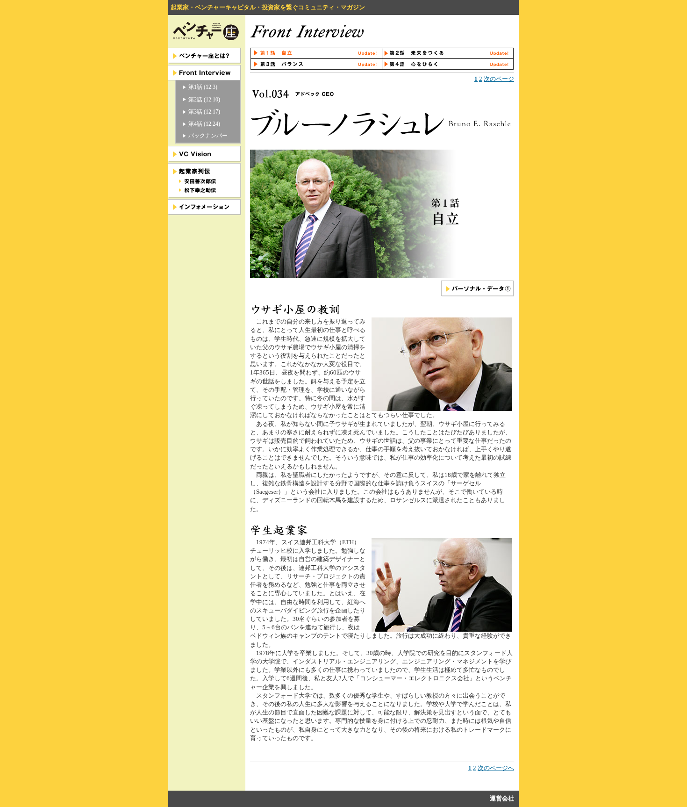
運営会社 (502, 798)
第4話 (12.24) (204, 124)
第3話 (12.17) (204, 111)
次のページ (499, 78)
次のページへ (496, 767)
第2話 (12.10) (204, 99)
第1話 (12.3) (202, 87)
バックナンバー (208, 135)
